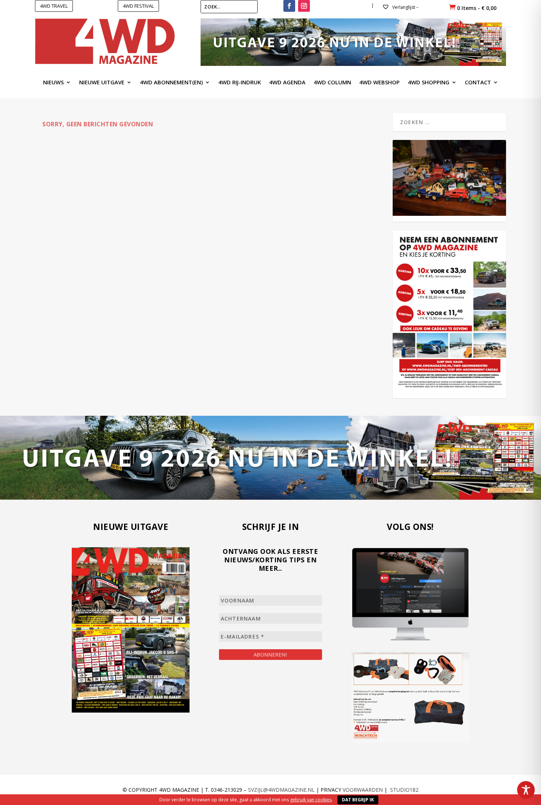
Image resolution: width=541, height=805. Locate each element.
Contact (478, 83)
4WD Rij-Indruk (239, 83)
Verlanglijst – (404, 7)
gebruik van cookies (311, 800)
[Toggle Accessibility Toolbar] (525, 789)
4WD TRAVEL (54, 6)
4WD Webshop (379, 83)
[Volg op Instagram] (304, 6)
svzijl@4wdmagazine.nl (281, 789)
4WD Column (332, 83)
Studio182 (404, 789)
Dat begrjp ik (358, 800)
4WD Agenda (287, 83)
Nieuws (53, 83)
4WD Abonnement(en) (171, 83)
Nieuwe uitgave (101, 83)
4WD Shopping (428, 83)
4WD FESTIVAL (138, 6)
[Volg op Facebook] (289, 6)
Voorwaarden (363, 789)
